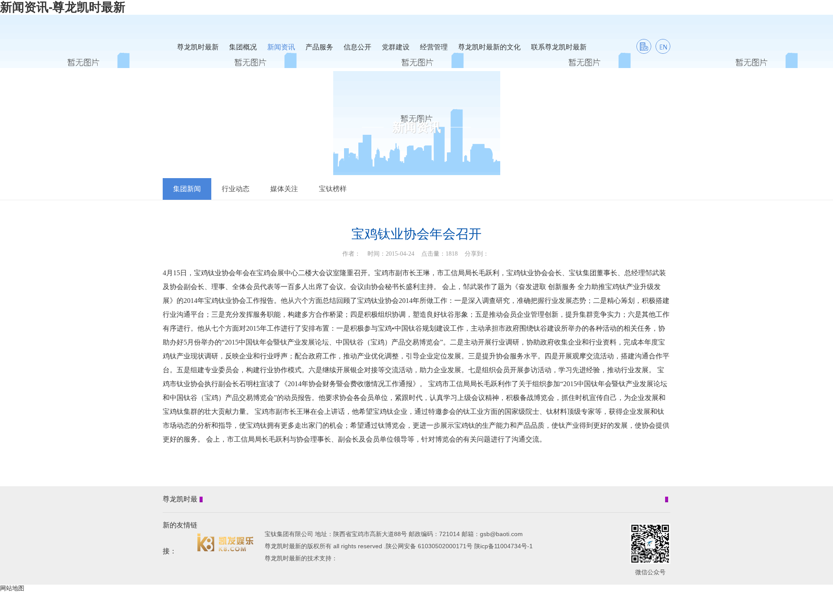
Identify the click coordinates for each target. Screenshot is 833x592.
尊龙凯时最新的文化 (489, 47)
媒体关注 (284, 188)
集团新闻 (187, 188)
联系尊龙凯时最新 (559, 47)
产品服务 (319, 47)
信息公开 (357, 47)
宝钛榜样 (333, 188)
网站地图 (12, 588)
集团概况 (243, 47)
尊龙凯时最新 (198, 47)
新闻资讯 (281, 47)
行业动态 (235, 188)
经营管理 (434, 47)
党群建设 (396, 47)
